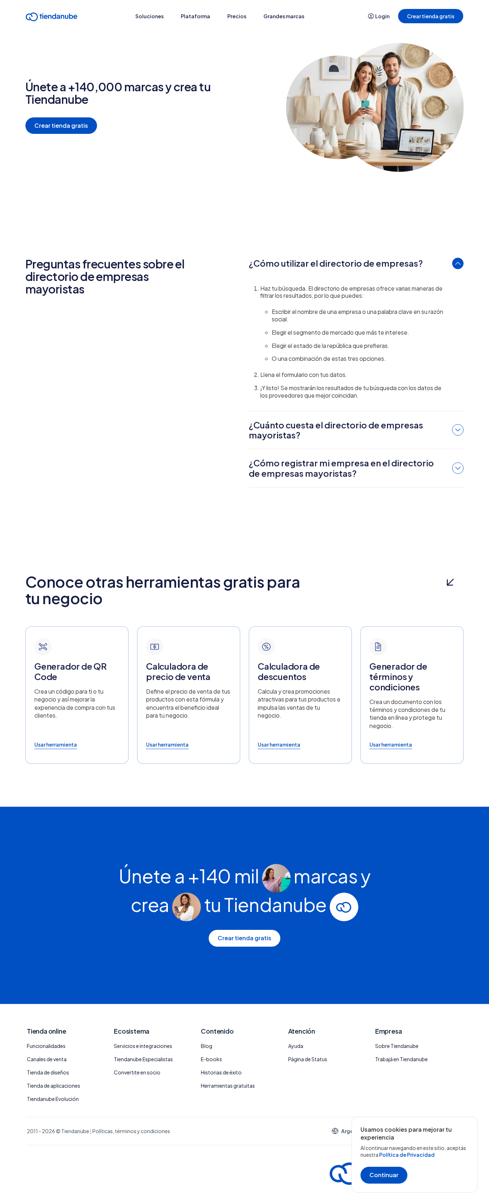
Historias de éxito (221, 1072)
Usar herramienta (55, 744)
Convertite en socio (137, 1072)
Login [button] (382, 16)
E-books (211, 1059)
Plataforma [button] (195, 16)
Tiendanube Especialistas (143, 1059)
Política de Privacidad (407, 1154)
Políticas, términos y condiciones (131, 1131)
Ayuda (295, 1046)
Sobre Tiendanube (396, 1046)
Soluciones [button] (149, 16)
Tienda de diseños (48, 1072)
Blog (206, 1046)
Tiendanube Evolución (53, 1099)
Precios (236, 16)
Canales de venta (47, 1059)
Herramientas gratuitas (228, 1085)
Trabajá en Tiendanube (401, 1059)
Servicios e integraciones (143, 1046)
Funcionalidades (46, 1046)
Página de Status (307, 1059)
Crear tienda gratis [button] (430, 16)
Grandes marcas (283, 16)
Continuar (383, 1175)
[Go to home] (51, 18)
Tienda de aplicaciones (53, 1085)
